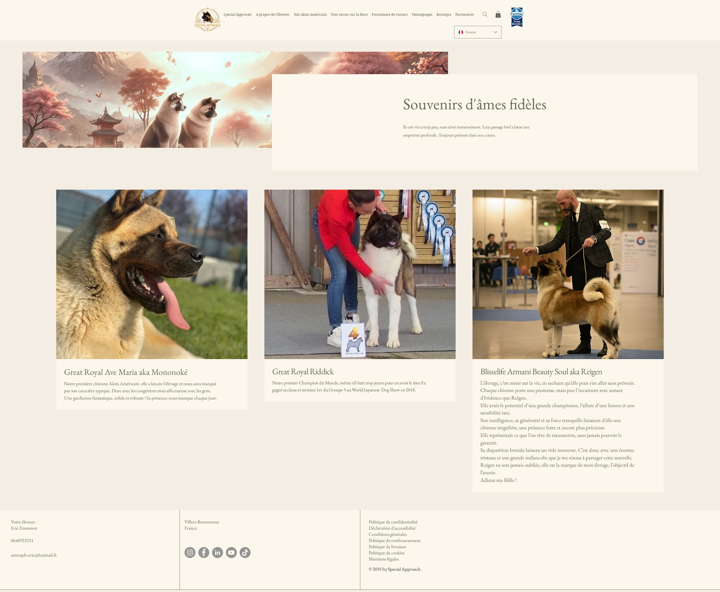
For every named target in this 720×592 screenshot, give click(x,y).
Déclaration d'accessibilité (392, 528)
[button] (498, 14)
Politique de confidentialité (393, 522)
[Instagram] (189, 552)
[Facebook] (203, 552)
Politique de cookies (386, 553)
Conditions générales (388, 534)
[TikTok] (245, 552)
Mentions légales (384, 559)
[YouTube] (231, 552)
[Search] (485, 14)
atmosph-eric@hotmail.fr (34, 555)
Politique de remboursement (394, 540)
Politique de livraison (387, 546)
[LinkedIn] (217, 552)
